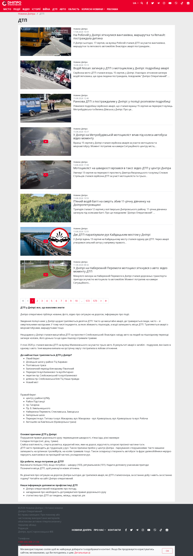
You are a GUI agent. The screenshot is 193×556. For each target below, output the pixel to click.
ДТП (54, 9)
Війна (46, 9)
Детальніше (81, 552)
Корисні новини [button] (92, 9)
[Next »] (101, 301)
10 (76, 300)
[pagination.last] (106, 301)
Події (16, 9)
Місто (7, 9)
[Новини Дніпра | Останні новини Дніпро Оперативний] (11, 3)
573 (95, 300)
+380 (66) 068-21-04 (28, 541)
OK (167, 550)
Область (73, 9)
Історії (36, 9)
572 (88, 300)
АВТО (63, 9)
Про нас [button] (99, 530)
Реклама (112, 9)
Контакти (114, 530)
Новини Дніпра (27, 13)
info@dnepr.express (32, 545)
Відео (26, 9)
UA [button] (135, 3)
